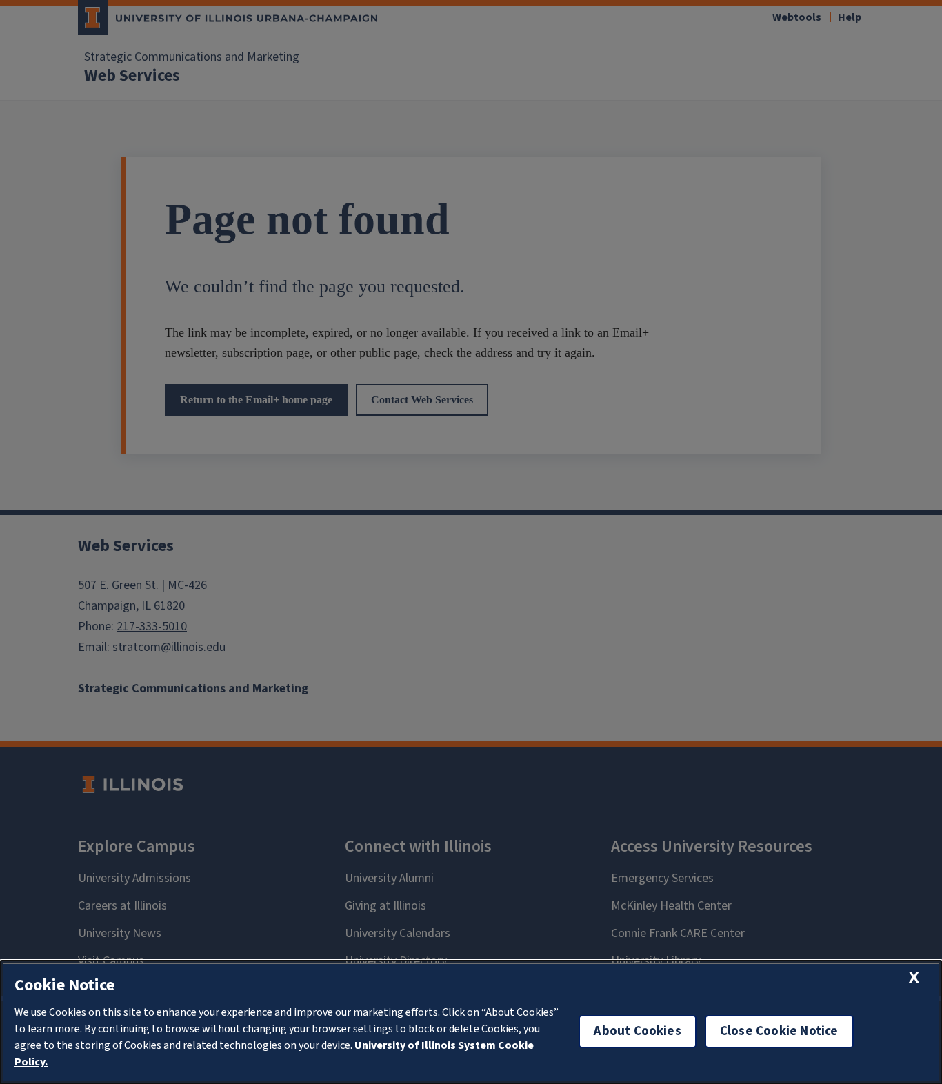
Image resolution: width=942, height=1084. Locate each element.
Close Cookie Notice (779, 1031)
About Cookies (637, 1031)
